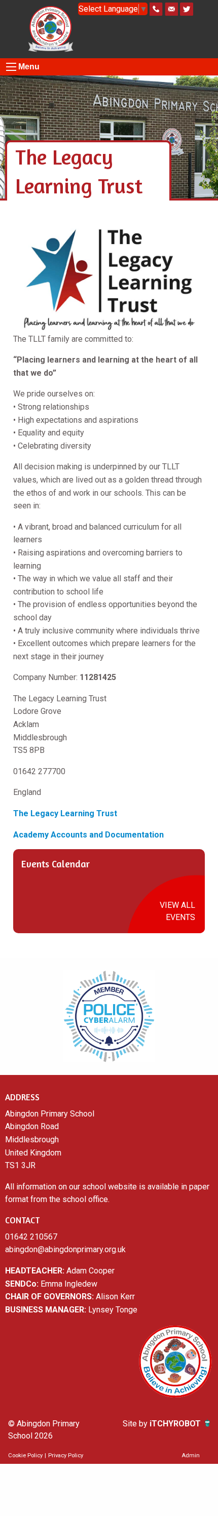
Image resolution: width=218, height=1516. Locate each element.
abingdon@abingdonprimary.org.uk (65, 1249)
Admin (190, 1455)
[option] (109, 1016)
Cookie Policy (25, 1455)
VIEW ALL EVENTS (177, 911)
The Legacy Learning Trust (66, 813)
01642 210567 (31, 1237)
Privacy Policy (65, 1455)
